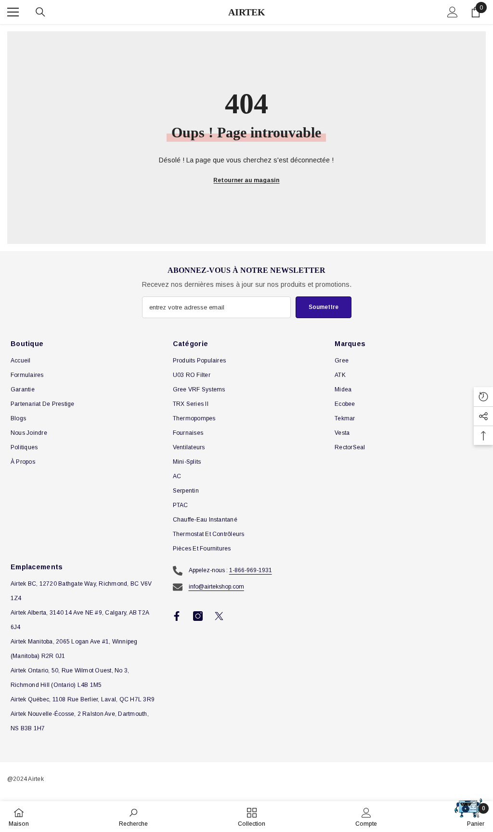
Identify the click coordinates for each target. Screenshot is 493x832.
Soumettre (323, 307)
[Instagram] (198, 616)
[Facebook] (177, 616)
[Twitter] (219, 616)
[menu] (13, 12)
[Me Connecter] (452, 12)
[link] (133, 816)
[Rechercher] (40, 12)
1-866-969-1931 (250, 570)
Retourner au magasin (246, 180)
